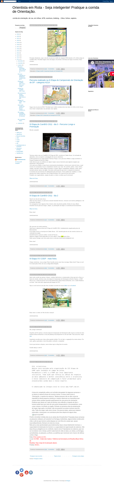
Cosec (18, 139)
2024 (18, 34)
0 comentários (51, 68)
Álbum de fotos (33, 209)
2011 (18, 59)
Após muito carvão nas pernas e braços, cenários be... (22, 107)
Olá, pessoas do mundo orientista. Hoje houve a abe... (22, 96)
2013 (18, 55)
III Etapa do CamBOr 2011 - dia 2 (44, 195)
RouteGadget (19, 151)
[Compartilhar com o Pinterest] (64, 69)
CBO (17, 138)
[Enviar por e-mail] (57, 69)
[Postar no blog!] (59, 69)
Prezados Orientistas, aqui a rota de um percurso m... (22, 69)
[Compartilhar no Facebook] (62, 69)
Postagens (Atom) (38, 458)
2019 (18, 42)
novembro (20, 63)
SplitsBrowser (19, 153)
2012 (18, 57)
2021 (18, 38)
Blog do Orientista (20, 136)
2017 (18, 46)
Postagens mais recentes (36, 456)
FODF (17, 141)
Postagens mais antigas (78, 456)
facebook (73, 285)
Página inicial (57, 456)
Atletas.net (19, 132)
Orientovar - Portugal (19, 149)
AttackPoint (19, 134)
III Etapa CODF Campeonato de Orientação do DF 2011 (48, 115)
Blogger (68, 480)
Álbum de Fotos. (34, 178)
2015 (18, 50)
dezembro (20, 61)
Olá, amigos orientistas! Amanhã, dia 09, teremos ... (21, 115)
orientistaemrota (21, 159)
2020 (18, 40)
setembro (20, 123)
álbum (66, 285)
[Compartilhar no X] (60, 69)
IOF (17, 143)
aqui (31, 336)
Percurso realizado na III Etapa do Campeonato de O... (21, 77)
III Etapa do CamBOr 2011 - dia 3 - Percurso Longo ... (21, 84)
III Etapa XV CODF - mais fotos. (43, 259)
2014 (18, 53)
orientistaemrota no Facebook (21, 146)
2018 (18, 44)
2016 (18, 48)
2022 (18, 36)
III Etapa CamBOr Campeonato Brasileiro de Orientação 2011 (49, 71)
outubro (20, 65)
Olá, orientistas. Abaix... (21, 120)
